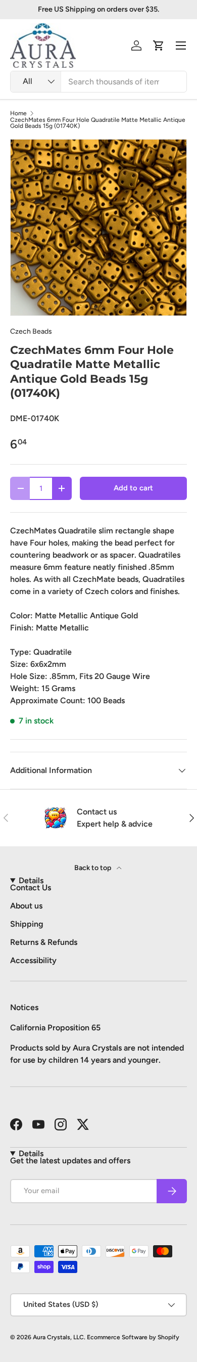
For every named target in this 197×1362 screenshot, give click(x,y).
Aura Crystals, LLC (58, 1337)
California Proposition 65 (55, 1027)
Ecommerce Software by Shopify (133, 1337)
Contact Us (30, 887)
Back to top (93, 868)
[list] (98, 227)
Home (18, 113)
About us (26, 906)
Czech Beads (31, 331)
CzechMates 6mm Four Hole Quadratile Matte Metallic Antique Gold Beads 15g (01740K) (97, 123)
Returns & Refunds (43, 942)
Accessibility (33, 960)
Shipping (26, 924)
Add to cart (133, 487)
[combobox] (98, 81)
